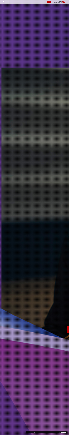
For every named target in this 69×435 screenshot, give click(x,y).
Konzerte (12, 1)
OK (63, 432)
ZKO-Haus (43, 1)
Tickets (49, 1)
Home (7, 1)
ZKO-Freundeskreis (34, 1)
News (21, 1)
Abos (17, 1)
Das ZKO (26, 1)
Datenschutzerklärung (56, 432)
